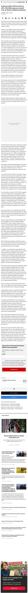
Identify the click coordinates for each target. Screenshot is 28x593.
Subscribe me (14, 369)
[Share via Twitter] (6, 18)
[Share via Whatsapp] (9, 18)
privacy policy (22, 363)
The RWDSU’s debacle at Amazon (9, 380)
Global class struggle (15, 404)
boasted (19, 198)
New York (4, 408)
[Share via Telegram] (12, 18)
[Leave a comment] (22, 18)
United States (10, 408)
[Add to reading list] (25, 18)
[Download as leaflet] (18, 18)
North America (19, 408)
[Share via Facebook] (2, 18)
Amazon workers (5, 404)
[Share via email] (15, 18)
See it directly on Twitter (14, 124)
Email (3, 354)
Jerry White (3, 12)
